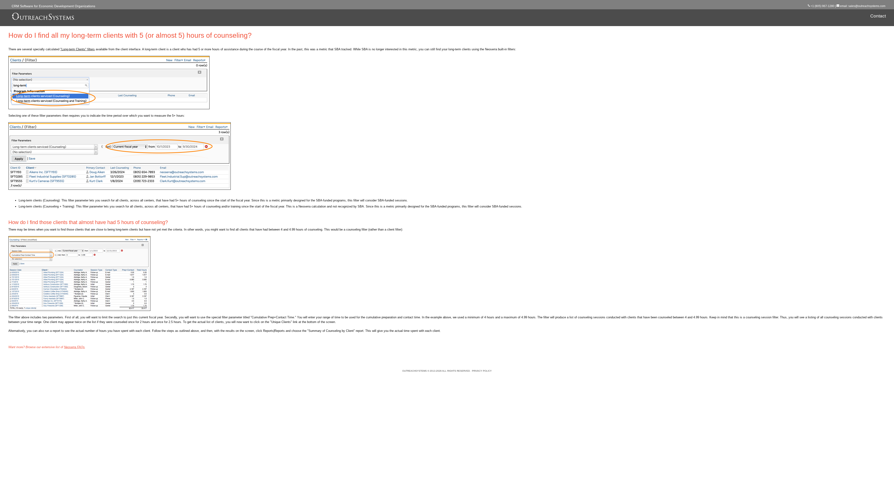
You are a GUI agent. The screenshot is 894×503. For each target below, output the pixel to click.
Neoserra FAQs (74, 347)
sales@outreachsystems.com (866, 6)
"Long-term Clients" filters (77, 49)
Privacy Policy (482, 371)
